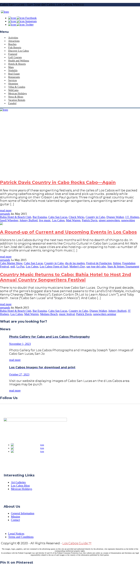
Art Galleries (18, 482)
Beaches (12, 44)
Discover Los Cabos (18, 50)
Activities (13, 37)
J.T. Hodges (132, 217)
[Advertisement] (70, 145)
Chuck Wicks (76, 217)
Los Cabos (58, 220)
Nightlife (13, 70)
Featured (12, 54)
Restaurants (14, 77)
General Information (22, 513)
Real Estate (14, 73)
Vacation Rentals (16, 100)
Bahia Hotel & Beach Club (15, 217)
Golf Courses (15, 57)
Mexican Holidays (17, 93)
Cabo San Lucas (57, 217)
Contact (15, 519)
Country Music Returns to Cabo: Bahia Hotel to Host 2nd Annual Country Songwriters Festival (65, 277)
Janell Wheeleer (9, 220)
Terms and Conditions (21, 536)
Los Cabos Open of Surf (54, 266)
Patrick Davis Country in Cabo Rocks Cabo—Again (58, 182)
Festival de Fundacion (99, 263)
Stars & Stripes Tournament (123, 266)
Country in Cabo (95, 217)
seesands (5, 213)
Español (12, 103)
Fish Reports (14, 47)
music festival (67, 314)
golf (12, 266)
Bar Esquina (40, 217)
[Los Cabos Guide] (5, 11)
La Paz (20, 266)
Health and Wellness (18, 60)
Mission (15, 516)
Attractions (14, 41)
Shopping (13, 83)
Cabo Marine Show (11, 263)
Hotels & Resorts (17, 64)
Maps (11, 67)
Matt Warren (73, 220)
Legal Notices (16, 533)
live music (45, 220)
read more (5, 210)
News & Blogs (15, 96)
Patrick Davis (89, 220)
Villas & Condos (16, 87)
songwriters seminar (104, 314)
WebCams (13, 90)
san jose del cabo (96, 266)
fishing (117, 263)
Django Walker (115, 217)
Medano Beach (49, 314)
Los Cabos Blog (20, 485)
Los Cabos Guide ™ (77, 543)
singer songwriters (109, 220)
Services (12, 80)
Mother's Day (77, 266)
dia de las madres (75, 263)
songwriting (128, 220)
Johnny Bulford (29, 220)
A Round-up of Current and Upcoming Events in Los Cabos (68, 232)
